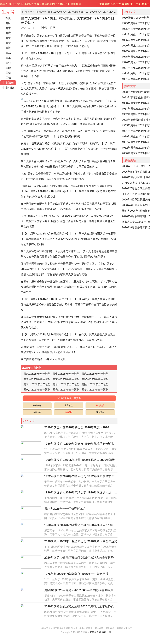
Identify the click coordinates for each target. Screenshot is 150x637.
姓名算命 (100, 412)
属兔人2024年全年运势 (36, 379)
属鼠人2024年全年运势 (36, 373)
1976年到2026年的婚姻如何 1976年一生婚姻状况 (76, 573)
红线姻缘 (37, 405)
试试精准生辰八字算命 (69, 398)
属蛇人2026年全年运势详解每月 (65, 508)
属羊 (8, 58)
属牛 (8, 28)
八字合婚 (37, 412)
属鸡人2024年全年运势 (36, 389)
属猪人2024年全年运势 (94, 389)
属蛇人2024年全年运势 (94, 379)
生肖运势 (8, 83)
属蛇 (8, 48)
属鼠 (8, 23)
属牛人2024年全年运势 (65, 373)
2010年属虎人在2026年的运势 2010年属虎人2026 (76, 427)
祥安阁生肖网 (47, 27)
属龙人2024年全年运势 (65, 379)
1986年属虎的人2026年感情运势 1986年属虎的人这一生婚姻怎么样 (88, 492)
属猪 (8, 78)
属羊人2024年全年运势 (65, 384)
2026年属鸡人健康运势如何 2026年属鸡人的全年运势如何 (82, 557)
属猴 (8, 63)
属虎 (8, 33)
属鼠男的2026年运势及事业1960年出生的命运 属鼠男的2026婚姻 (86, 590)
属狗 (8, 73)
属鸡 (8, 68)
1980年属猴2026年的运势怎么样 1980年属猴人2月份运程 (81, 525)
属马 (8, 53)
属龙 (8, 43)
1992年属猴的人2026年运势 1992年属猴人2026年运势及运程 (84, 460)
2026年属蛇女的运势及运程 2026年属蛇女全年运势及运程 (82, 606)
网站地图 (106, 632)
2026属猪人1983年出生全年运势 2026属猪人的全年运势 (80, 541)
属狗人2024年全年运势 (65, 389)
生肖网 (8, 11)
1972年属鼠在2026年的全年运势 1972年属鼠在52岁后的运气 (83, 476)
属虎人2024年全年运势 (94, 373)
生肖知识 (8, 87)
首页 (8, 18)
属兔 (8, 38)
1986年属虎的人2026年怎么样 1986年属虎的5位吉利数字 (81, 443)
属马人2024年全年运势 (36, 384)
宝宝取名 (69, 405)
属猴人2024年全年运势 (94, 384)
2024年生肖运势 (31, 368)
